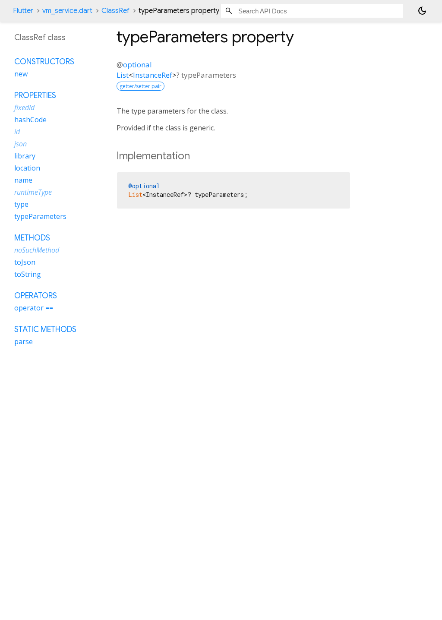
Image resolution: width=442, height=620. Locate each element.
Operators (35, 296)
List (123, 75)
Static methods (45, 329)
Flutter (23, 10)
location (27, 168)
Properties (35, 95)
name (23, 180)
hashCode (30, 119)
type (21, 204)
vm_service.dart (67, 10)
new (21, 74)
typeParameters (40, 216)
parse (23, 341)
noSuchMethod (36, 250)
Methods (32, 238)
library (24, 156)
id (17, 131)
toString (27, 274)
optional (137, 65)
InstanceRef (152, 75)
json (20, 144)
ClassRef (115, 10)
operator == (33, 308)
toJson (24, 262)
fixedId (24, 107)
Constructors (44, 61)
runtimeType (33, 192)
